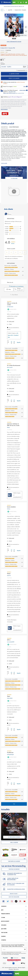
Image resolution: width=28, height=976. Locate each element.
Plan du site (16, 969)
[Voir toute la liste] (18, 2)
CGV (3, 967)
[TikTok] (16, 901)
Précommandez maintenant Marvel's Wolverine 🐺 (14, 6)
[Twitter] (7, 901)
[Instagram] (11, 901)
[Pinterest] (20, 901)
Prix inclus (21, 70)
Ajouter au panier (15, 73)
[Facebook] (3, 901)
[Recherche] (23, 2)
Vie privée (11, 969)
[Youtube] (24, 901)
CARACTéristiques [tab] (14, 127)
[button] (14, 906)
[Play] (14, 191)
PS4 (3, 60)
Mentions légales (21, 967)
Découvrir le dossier (15, 837)
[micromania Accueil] (9, 2)
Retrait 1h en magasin (14, 78)
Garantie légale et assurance (11, 967)
